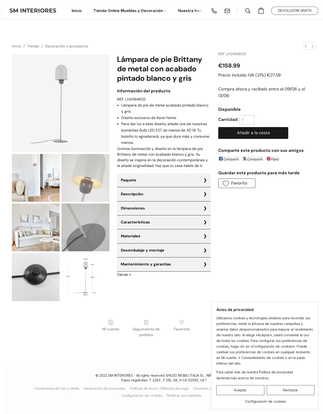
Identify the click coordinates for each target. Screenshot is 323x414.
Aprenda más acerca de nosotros (242, 378)
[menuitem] (305, 46)
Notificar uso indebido (184, 395)
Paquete (128, 180)
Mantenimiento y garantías (146, 264)
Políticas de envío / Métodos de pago (159, 388)
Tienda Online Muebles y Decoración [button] (128, 10)
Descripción (132, 194)
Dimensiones (133, 208)
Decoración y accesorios (66, 46)
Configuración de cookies (142, 395)
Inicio (16, 46)
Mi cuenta (110, 329)
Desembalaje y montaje (142, 250)
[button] (32, 11)
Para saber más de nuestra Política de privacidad (254, 372)
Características (135, 222)
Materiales (130, 236)
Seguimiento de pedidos (146, 332)
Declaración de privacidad (104, 388)
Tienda (33, 46)
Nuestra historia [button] (193, 10)
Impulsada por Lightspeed (164, 404)
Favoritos (182, 329)
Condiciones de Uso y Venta (56, 388)
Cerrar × (124, 274)
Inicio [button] (77, 10)
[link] (265, 399)
